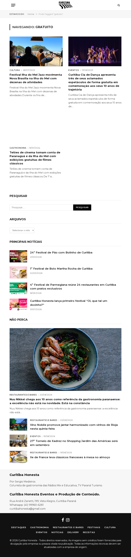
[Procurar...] (118, 5)
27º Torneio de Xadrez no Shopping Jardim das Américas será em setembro (74, 442)
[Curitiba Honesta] (65, 5)
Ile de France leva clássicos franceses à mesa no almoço (70, 457)
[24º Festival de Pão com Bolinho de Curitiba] (18, 256)
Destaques (18, 527)
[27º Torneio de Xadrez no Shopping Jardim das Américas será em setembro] (18, 441)
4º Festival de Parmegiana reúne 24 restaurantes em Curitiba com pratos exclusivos (73, 286)
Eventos (73, 70)
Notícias (57, 532)
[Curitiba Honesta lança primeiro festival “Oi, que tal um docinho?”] (18, 305)
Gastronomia (18, 148)
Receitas (89, 532)
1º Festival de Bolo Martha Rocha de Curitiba (61, 268)
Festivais (94, 527)
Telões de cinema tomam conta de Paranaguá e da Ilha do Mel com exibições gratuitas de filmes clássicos (35, 158)
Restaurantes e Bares (23, 395)
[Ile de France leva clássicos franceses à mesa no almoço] (18, 457)
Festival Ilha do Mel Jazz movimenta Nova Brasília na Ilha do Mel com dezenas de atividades (36, 78)
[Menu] (13, 5)
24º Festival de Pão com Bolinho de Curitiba (61, 252)
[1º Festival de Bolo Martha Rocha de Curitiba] (18, 272)
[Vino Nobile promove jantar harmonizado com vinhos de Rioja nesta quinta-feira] (18, 424)
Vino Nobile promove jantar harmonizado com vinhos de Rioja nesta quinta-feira (74, 426)
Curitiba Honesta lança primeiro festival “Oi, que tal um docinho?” (68, 302)
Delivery (73, 532)
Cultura (15, 70)
